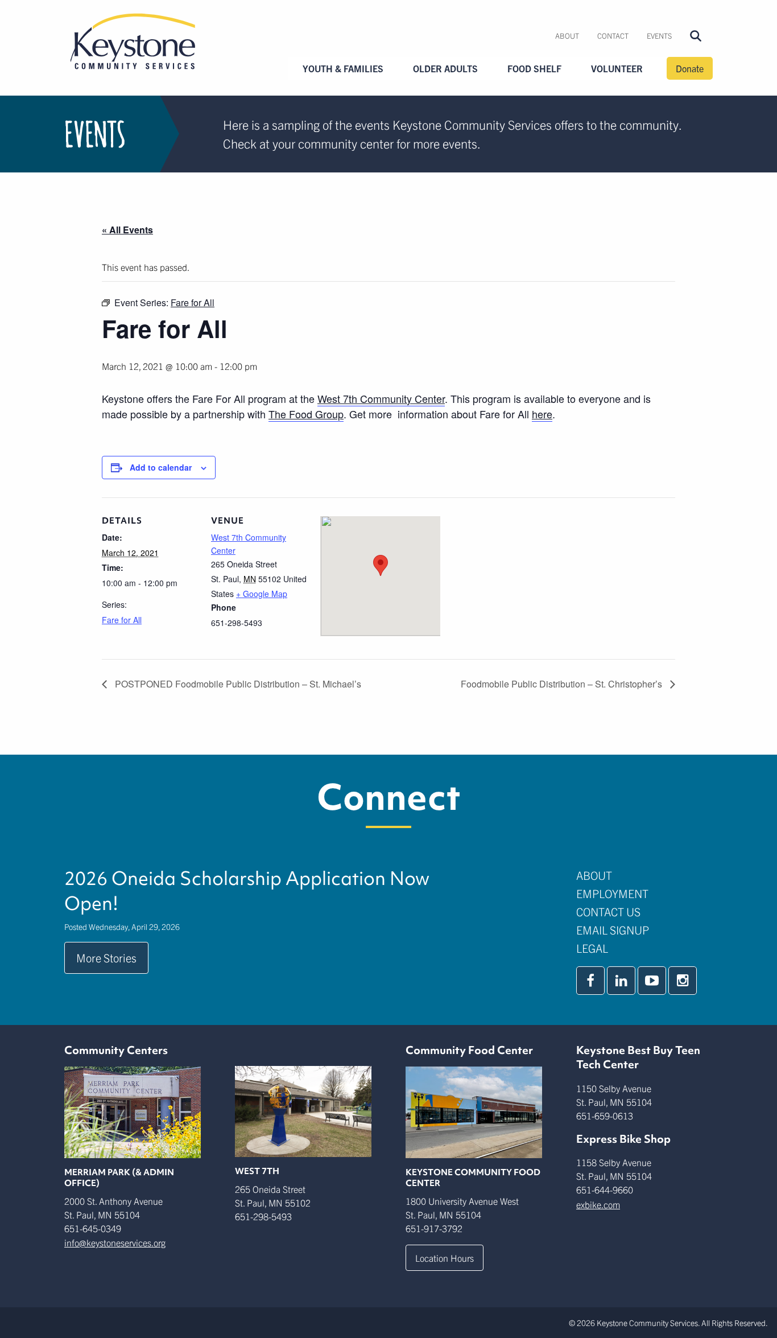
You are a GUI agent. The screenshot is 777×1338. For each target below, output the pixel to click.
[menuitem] (567, 36)
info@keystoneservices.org (115, 1242)
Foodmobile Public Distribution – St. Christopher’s (562, 683)
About (567, 35)
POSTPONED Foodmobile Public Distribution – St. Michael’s (237, 683)
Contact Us (608, 911)
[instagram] (682, 980)
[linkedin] (621, 980)
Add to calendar (161, 467)
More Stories (106, 957)
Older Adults (445, 68)
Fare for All (122, 619)
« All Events (127, 229)
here (542, 413)
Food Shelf (534, 68)
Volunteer (617, 68)
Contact (613, 35)
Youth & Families (343, 68)
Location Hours (444, 1257)
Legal (592, 948)
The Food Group (306, 413)
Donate (690, 68)
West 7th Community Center (381, 398)
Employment (612, 893)
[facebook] (590, 980)
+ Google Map (261, 593)
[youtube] (652, 980)
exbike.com (598, 1204)
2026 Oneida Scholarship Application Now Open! (246, 891)
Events (659, 35)
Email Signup (612, 930)
